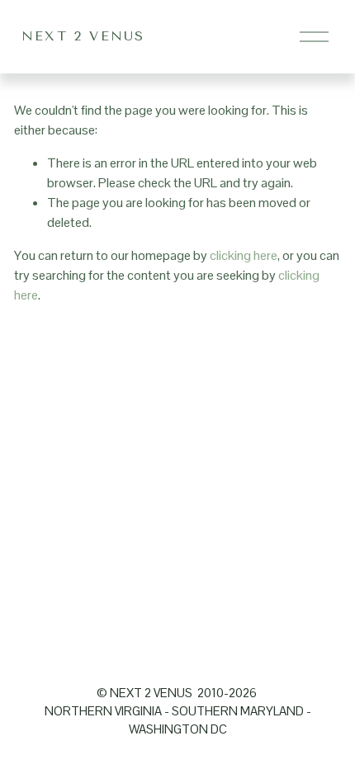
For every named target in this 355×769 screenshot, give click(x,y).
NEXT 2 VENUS (83, 36)
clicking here (243, 255)
